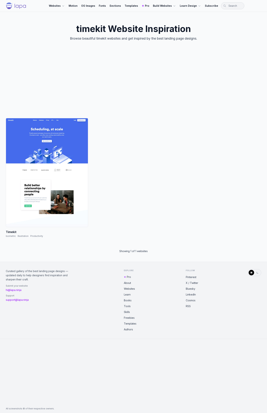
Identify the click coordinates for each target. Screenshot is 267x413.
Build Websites (162, 5)
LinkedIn (191, 294)
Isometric (11, 236)
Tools (127, 306)
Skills (127, 311)
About (127, 282)
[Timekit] (47, 172)
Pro (147, 5)
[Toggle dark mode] (254, 272)
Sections (115, 5)
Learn (127, 294)
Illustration (23, 236)
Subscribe (211, 5)
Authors (128, 329)
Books (128, 300)
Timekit (11, 232)
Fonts (102, 5)
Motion (73, 5)
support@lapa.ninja (17, 299)
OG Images (88, 5)
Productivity (36, 236)
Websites (55, 5)
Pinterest (191, 277)
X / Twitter (192, 282)
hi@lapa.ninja (13, 289)
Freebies (129, 317)
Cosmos (190, 300)
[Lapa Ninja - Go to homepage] (16, 5)
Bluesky (190, 288)
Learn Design (188, 5)
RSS (188, 306)
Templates (131, 5)
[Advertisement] (133, 82)
